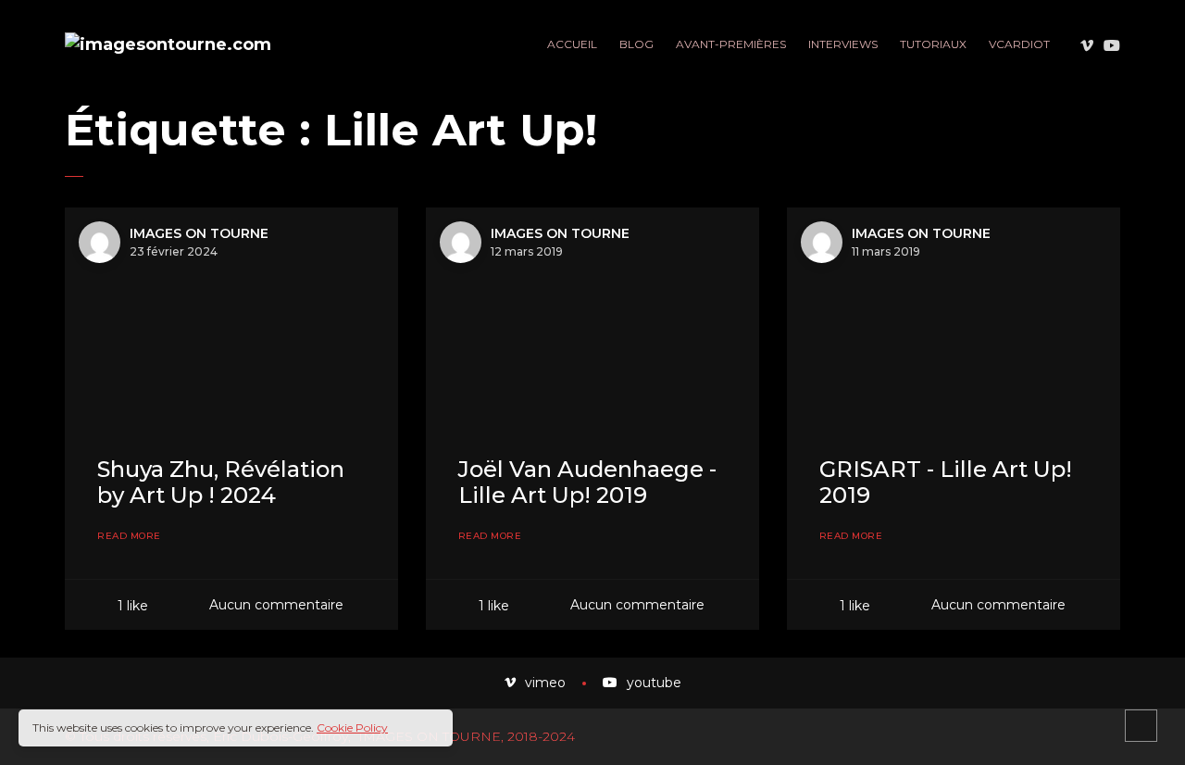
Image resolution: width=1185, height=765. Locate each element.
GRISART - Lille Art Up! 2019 (945, 482)
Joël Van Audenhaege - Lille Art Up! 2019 (587, 482)
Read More (129, 536)
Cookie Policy (352, 727)
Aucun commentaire (276, 604)
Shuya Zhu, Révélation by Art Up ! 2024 (220, 482)
